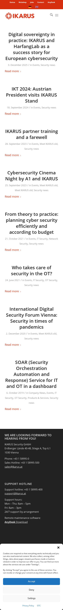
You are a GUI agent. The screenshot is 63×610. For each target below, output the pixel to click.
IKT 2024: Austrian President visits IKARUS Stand (31, 95)
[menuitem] (12, 2)
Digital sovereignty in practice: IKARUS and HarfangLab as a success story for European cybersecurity (31, 46)
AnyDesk (51, 2)
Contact (40, 2)
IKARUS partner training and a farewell (31, 134)
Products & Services (38, 397)
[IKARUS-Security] (26, 15)
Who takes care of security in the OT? (31, 270)
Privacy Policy (28, 605)
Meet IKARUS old (48, 143)
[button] (58, 547)
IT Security (42, 238)
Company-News (37, 392)
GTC (39, 605)
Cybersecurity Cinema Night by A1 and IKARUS (31, 175)
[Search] (50, 15)
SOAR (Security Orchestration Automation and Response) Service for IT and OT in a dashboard (31, 374)
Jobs (32, 2)
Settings (32, 598)
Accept (31, 581)
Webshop (22, 2)
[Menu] (56, 15)
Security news (48, 64)
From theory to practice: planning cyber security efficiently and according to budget (31, 223)
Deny (31, 590)
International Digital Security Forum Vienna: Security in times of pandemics (31, 318)
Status (12, 2)
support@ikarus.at (15, 493)
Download (16, 522)
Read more (12, 71)
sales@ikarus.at (13, 466)
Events (36, 64)
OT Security (51, 280)
